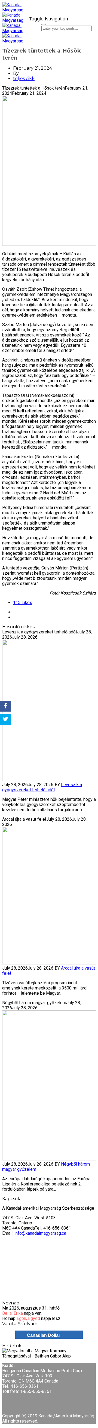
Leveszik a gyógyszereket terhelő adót (42, 787)
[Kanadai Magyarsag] (13, 12)
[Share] (5, 706)
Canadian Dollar (43, 1335)
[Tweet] (5, 719)
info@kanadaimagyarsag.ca (40, 1233)
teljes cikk (24, 78)
